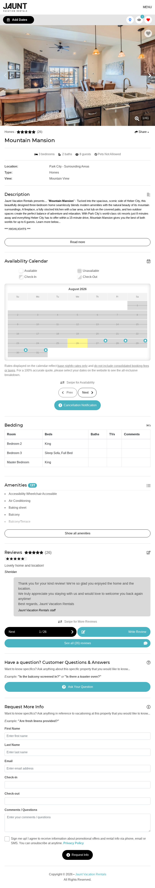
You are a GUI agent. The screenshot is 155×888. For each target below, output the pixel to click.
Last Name (12, 744)
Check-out (12, 793)
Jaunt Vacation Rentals (90, 874)
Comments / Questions (21, 809)
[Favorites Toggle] (148, 20)
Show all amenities (77, 533)
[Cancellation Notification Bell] (105, 340)
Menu (147, 7)
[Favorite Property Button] (148, 33)
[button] (5, 75)
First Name (12, 728)
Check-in (11, 777)
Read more (77, 242)
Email (8, 761)
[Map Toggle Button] (130, 20)
